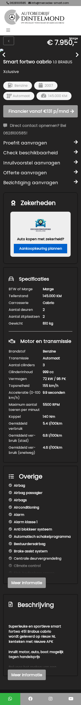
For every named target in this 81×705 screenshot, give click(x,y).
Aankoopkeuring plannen (40, 248)
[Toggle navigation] (8, 30)
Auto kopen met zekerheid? (40, 239)
